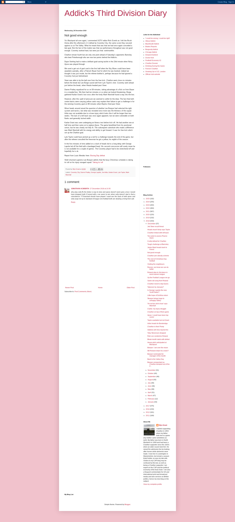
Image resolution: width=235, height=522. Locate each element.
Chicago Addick (151, 52)
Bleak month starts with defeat (158, 339)
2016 (148, 409)
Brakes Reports (151, 47)
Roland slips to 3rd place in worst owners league (157, 273)
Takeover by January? (155, 287)
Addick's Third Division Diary (115, 13)
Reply (73, 202)
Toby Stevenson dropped (156, 333)
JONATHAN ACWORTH (80, 189)
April (149, 392)
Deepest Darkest (151, 55)
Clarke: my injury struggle (156, 309)
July (149, 383)
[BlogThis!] (94, 169)
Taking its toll (97, 162)
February (151, 399)
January (151, 402)
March (150, 396)
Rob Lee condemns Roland (157, 336)
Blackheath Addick (152, 44)
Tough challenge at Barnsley (157, 244)
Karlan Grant (113, 172)
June (150, 386)
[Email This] (91, 169)
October (151, 373)
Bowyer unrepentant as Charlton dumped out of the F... (158, 364)
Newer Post (69, 288)
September (152, 377)
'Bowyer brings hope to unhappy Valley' (155, 299)
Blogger (127, 504)
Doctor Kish (149, 58)
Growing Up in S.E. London (155, 72)
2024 (148, 202)
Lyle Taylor (121, 172)
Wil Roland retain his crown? (158, 351)
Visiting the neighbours (155, 264)
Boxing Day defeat (97, 156)
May (149, 389)
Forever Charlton (151, 69)
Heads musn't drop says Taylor (158, 230)
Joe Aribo (105, 172)
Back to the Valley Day (155, 359)
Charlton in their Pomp (155, 327)
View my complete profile (152, 484)
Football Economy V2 (153, 60)
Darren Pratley (85, 172)
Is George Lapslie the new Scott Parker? (157, 291)
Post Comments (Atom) (83, 292)
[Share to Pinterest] (102, 169)
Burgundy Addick (151, 49)
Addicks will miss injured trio (157, 330)
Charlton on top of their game (158, 312)
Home (100, 288)
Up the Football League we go (158, 278)
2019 (148, 218)
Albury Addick (150, 41)
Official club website (152, 74)
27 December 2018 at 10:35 (100, 189)
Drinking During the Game (155, 66)
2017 (148, 406)
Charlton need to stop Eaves (157, 284)
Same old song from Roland (157, 281)
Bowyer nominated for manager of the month (156, 355)
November (152, 370)
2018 (148, 221)
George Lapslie (96, 172)
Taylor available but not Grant (158, 320)
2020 (148, 215)
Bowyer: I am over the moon (157, 348)
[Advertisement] (99, 264)
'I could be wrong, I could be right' (157, 38)
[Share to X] (96, 169)
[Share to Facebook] (99, 169)
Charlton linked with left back (158, 233)
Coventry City (75, 172)
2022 (148, 208)
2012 (148, 412)
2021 (148, 211)
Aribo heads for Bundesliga (157, 323)
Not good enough (153, 253)
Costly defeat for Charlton (156, 241)
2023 (148, 205)
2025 (148, 199)
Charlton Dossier (151, 63)
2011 (148, 415)
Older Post (130, 288)
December (152, 224)
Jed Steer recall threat (155, 226)
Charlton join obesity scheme (158, 256)
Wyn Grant (163, 425)
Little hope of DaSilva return (157, 295)
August (150, 380)
